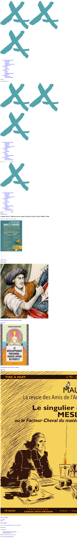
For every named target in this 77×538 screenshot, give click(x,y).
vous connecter (7, 525)
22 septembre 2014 (3, 214)
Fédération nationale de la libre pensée (9, 531)
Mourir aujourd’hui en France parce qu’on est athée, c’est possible (10, 320)
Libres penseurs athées (7, 532)
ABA (1, 213)
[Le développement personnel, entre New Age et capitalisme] (14, 365)
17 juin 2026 (2, 322)
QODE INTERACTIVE (9, 536)
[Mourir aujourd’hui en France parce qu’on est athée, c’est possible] (24, 318)
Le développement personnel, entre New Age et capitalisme (9, 367)
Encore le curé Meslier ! (4, 517)
